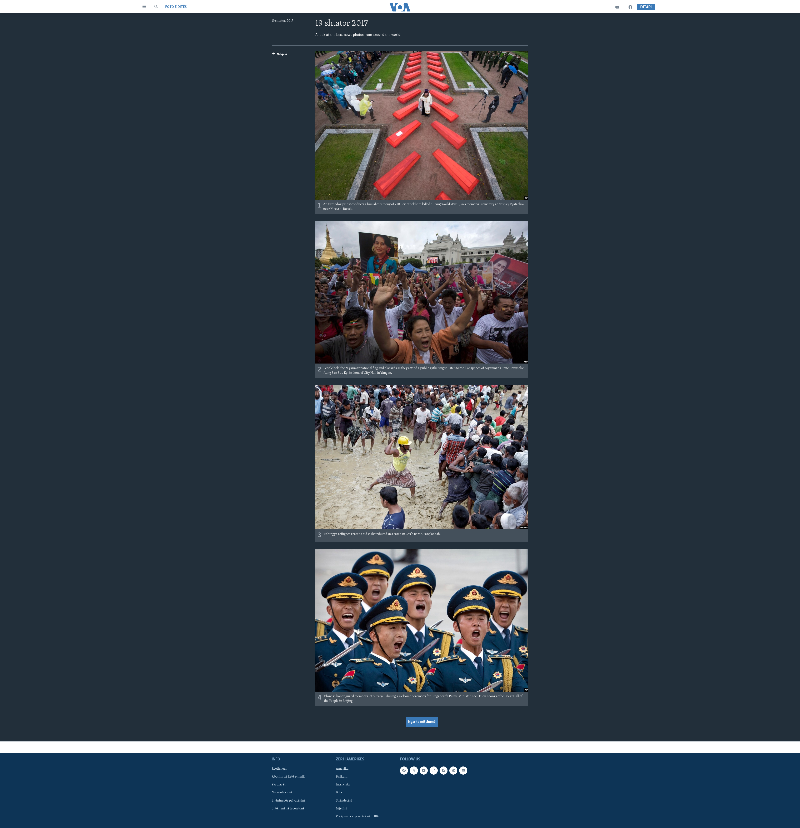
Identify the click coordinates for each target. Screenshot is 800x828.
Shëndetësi (344, 800)
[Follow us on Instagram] (434, 770)
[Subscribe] (463, 770)
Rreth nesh (279, 768)
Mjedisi (341, 808)
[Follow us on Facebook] (404, 770)
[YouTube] (617, 7)
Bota (339, 792)
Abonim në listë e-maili (288, 776)
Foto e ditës (176, 7)
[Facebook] (630, 7)
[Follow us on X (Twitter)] (414, 770)
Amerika (342, 768)
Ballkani (342, 776)
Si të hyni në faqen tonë (288, 808)
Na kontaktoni (282, 792)
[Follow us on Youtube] (424, 770)
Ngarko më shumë (421, 722)
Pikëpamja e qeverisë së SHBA (357, 816)
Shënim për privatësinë (288, 800)
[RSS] (444, 770)
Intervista (343, 784)
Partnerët (278, 784)
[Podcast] (453, 770)
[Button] (279, 55)
